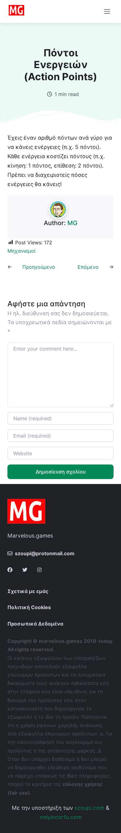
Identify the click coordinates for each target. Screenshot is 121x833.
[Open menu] (107, 11)
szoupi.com (89, 808)
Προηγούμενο (38, 267)
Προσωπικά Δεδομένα (35, 624)
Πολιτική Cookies (29, 607)
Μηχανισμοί (21, 251)
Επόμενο (88, 267)
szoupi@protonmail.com (44, 553)
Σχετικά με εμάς (27, 591)
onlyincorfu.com (61, 817)
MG (72, 223)
